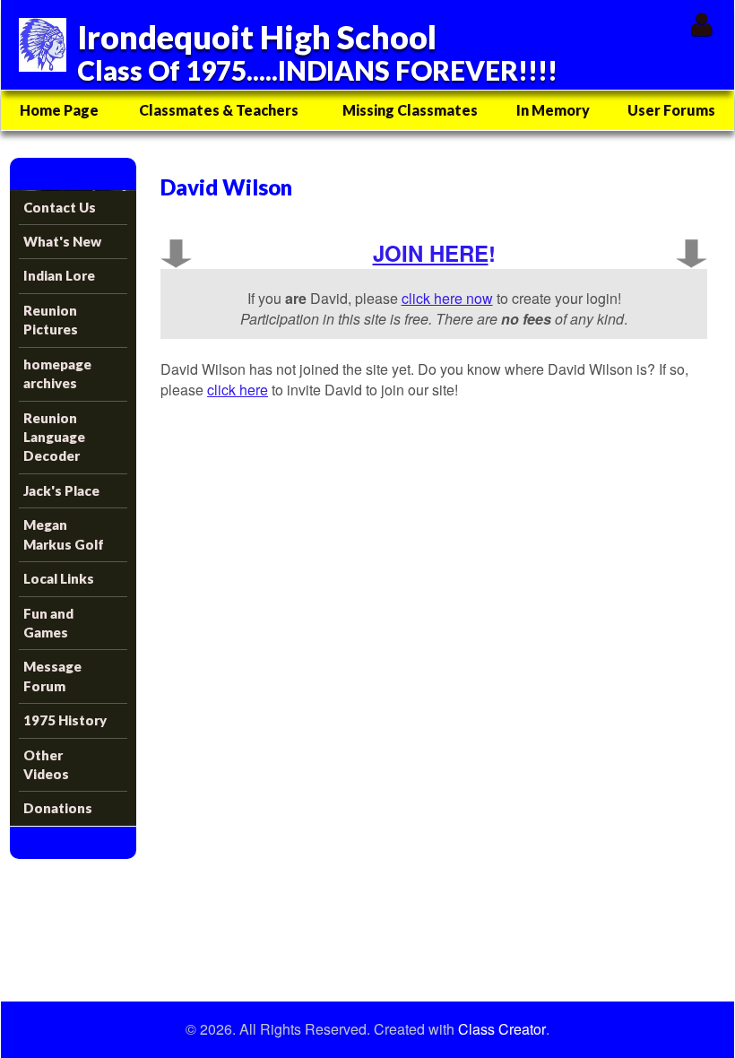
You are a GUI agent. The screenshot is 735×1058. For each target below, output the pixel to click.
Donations (57, 808)
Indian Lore (59, 275)
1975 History (65, 720)
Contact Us (59, 207)
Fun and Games (48, 622)
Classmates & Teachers (218, 109)
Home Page (59, 109)
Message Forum (52, 675)
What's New (62, 241)
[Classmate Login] (701, 24)
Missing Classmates (410, 109)
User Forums (671, 109)
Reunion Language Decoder (54, 437)
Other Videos (46, 764)
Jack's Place (61, 490)
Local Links (58, 578)
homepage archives (57, 373)
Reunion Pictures (50, 319)
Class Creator (502, 1029)
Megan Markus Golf (63, 533)
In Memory (553, 109)
